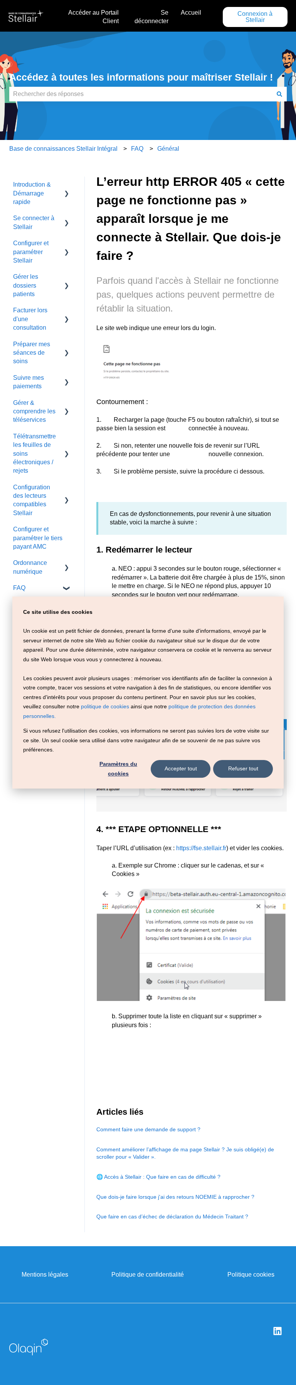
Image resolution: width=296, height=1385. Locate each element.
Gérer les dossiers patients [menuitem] (25, 285)
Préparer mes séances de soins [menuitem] (31, 353)
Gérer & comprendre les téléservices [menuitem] (34, 411)
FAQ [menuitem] (19, 588)
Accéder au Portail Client (93, 16)
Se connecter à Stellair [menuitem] (33, 222)
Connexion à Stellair (254, 16)
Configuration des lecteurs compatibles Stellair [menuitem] (31, 500)
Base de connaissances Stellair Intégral (63, 148)
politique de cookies (105, 706)
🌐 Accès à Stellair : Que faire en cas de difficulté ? (158, 1177)
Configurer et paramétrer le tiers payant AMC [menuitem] (37, 538)
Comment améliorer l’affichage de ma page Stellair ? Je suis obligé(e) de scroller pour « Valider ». (185, 1153)
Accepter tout (181, 769)
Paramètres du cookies (118, 769)
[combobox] (140, 94)
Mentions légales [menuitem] (45, 1274)
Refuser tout (243, 769)
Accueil (191, 12)
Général (168, 148)
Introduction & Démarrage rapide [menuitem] (32, 193)
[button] (67, 185)
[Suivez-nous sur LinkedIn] (277, 1331)
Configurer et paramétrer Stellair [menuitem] (31, 252)
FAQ (137, 148)
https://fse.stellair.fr (201, 848)
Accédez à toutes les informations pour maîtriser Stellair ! (141, 77)
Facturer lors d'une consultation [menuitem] (30, 319)
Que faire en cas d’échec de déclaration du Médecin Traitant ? (172, 1216)
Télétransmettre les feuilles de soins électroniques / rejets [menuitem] (34, 453)
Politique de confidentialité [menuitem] (147, 1274)
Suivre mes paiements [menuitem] (28, 381)
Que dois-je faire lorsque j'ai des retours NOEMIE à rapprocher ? (175, 1197)
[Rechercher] (279, 94)
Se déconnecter (151, 16)
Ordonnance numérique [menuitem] (30, 567)
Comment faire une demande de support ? (148, 1129)
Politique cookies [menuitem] (250, 1274)
